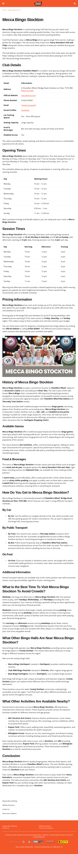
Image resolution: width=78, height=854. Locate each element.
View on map (27, 90)
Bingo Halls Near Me (14, 10)
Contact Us (5, 809)
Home (4, 10)
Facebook (25, 110)
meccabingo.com (28, 95)
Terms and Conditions (9, 813)
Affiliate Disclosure (8, 805)
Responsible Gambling (9, 801)
